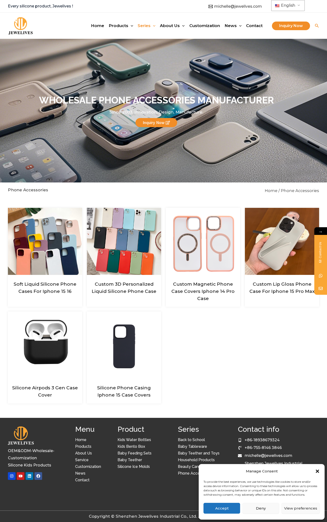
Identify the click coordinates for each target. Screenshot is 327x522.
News (80, 473)
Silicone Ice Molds (134, 466)
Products (83, 446)
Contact (82, 480)
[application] (130, 25)
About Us (83, 453)
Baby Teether (130, 460)
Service (82, 460)
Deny (261, 508)
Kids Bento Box (131, 446)
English (287, 5)
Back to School (191, 439)
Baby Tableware (192, 446)
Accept (222, 508)
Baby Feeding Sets (135, 453)
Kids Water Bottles (134, 439)
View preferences (300, 508)
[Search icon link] (317, 26)
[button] (317, 471)
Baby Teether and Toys (199, 453)
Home (271, 190)
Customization (88, 466)
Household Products (196, 460)
